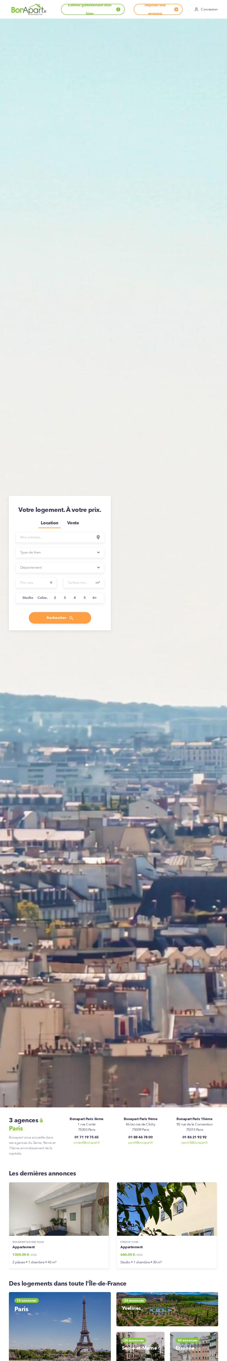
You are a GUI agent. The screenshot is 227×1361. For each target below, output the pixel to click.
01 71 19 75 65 (86, 1137)
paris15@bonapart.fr (194, 1143)
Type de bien (30, 552)
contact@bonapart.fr (86, 1143)
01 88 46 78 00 (140, 1137)
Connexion (209, 9)
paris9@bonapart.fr (140, 1143)
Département (31, 567)
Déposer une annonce (155, 9)
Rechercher (57, 617)
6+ (94, 597)
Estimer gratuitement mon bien (89, 9)
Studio (27, 597)
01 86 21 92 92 (194, 1137)
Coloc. (42, 597)
